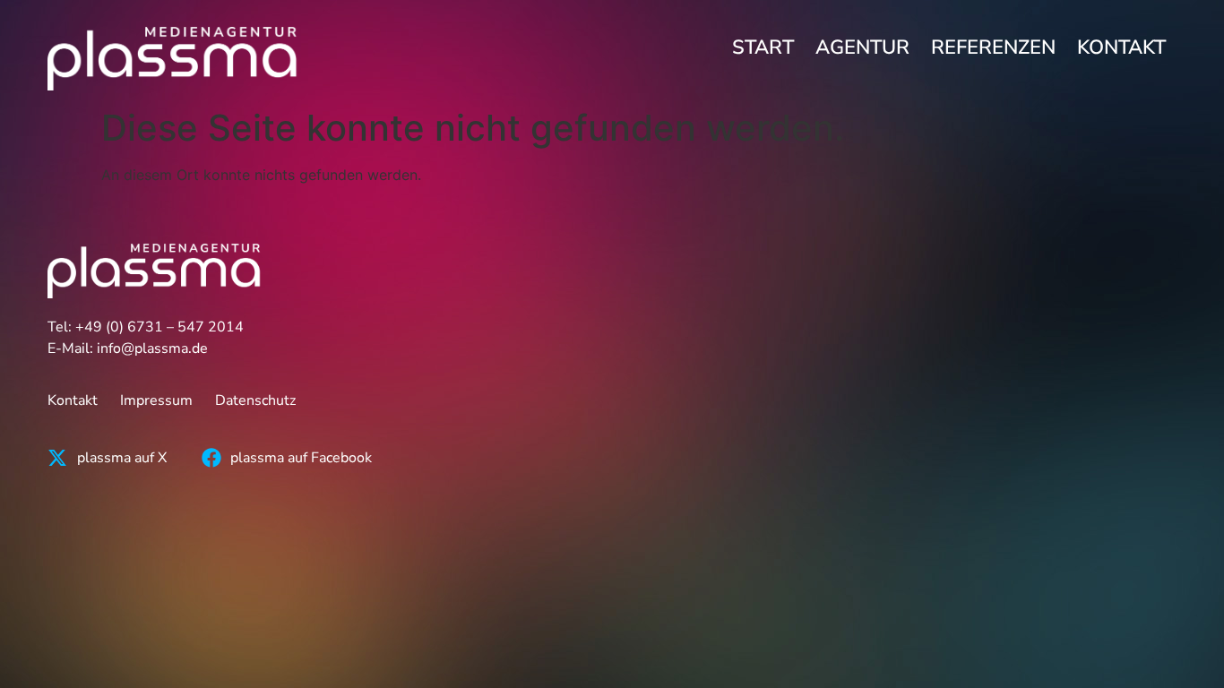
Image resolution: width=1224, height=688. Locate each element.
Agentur (862, 47)
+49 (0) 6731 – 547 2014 (159, 327)
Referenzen (993, 47)
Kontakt (1121, 47)
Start (763, 47)
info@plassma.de (152, 348)
